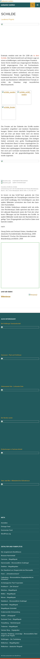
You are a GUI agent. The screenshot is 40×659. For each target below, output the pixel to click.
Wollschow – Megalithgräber (10, 643)
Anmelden (4, 523)
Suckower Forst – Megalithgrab (11, 619)
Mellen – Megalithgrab (8, 594)
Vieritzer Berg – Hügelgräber (10, 630)
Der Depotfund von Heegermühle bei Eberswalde (17, 570)
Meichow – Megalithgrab (9, 590)
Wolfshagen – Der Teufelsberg (11, 639)
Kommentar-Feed (7, 530)
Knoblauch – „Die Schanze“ (10, 586)
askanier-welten (8, 5)
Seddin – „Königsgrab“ (8, 615)
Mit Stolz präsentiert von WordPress (11, 655)
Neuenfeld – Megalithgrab (9, 604)
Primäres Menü (37, 5)
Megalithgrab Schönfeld (8, 608)
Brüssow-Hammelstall (8, 555)
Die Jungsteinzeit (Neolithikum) (11, 552)
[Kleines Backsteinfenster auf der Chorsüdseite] (8, 112)
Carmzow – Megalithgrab (9, 559)
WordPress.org (6, 534)
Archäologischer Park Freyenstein (12, 583)
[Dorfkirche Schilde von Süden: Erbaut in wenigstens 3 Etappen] (8, 97)
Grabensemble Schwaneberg (10, 612)
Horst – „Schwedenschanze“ (10, 574)
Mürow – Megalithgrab (8, 597)
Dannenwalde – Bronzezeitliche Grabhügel (15, 563)
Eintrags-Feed (5, 526)
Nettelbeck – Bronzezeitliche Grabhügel (14, 601)
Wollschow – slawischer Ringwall (11, 646)
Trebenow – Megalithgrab (9, 626)
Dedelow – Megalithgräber (9, 566)
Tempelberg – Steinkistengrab (10, 623)
